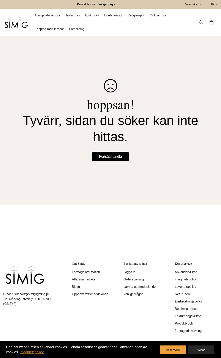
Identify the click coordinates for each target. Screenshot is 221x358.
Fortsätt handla (110, 156)
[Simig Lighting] (16, 22)
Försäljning (76, 29)
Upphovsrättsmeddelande (90, 294)
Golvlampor (158, 15)
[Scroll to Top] (213, 334)
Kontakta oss (86, 4)
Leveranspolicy (185, 286)
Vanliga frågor (106, 4)
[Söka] (201, 22)
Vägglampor (136, 15)
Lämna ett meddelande (139, 286)
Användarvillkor (186, 272)
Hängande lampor (47, 15)
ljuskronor (92, 15)
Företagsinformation (86, 272)
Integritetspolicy (186, 279)
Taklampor (72, 15)
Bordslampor (113, 15)
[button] (211, 22)
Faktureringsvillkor (188, 316)
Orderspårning (133, 279)
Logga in (129, 272)
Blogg (76, 286)
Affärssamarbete (83, 279)
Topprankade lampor (49, 29)
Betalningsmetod (186, 308)
